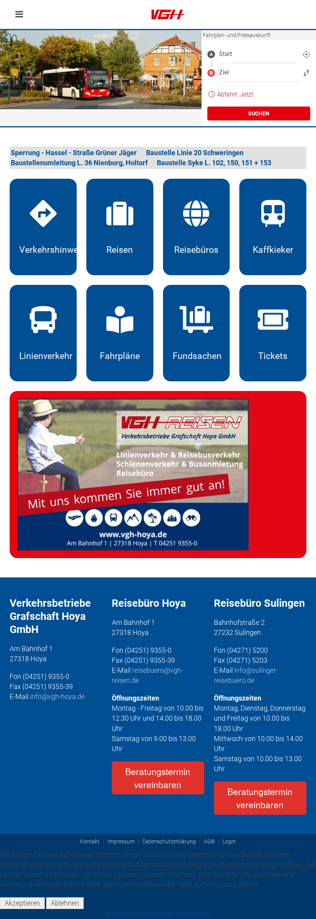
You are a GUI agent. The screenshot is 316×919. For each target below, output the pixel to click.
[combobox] (259, 54)
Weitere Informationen (140, 914)
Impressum (121, 841)
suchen (258, 113)
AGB (209, 841)
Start (225, 54)
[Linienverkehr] (43, 333)
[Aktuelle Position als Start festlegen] (306, 54)
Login (229, 841)
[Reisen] (119, 227)
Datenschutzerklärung (169, 841)
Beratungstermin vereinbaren (157, 777)
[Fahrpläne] (119, 333)
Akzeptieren (22, 903)
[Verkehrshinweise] (43, 227)
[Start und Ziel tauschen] (306, 73)
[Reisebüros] (196, 227)
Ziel (224, 72)
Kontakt (89, 841)
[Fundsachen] (196, 333)
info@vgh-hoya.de (57, 696)
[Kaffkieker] (272, 227)
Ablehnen (65, 903)
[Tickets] (272, 333)
